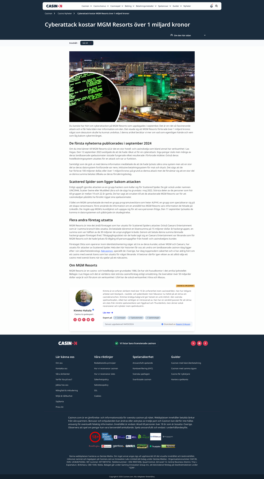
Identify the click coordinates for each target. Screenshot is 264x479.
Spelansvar (163, 6)
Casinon (85, 6)
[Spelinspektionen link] (107, 437)
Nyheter (187, 6)
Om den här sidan (182, 35)
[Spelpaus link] (106, 446)
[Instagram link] (199, 343)
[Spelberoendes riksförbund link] (167, 437)
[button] (211, 6)
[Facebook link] (205, 343)
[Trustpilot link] (154, 446)
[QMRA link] (130, 446)
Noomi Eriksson (183, 324)
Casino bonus (100, 6)
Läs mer (106, 312)
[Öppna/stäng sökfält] (216, 6)
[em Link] (92, 319)
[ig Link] (75, 319)
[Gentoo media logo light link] (118, 446)
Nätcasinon (107, 250)
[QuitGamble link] (155, 437)
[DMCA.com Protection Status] (168, 446)
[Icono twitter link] (193, 343)
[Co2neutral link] (143, 437)
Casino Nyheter (65, 13)
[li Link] (79, 319)
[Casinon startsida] (55, 6)
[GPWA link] (142, 446)
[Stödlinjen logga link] (94, 446)
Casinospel (115, 6)
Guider (176, 6)
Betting (128, 6)
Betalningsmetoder (145, 6)
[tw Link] (84, 319)
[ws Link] (88, 319)
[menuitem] (87, 6)
